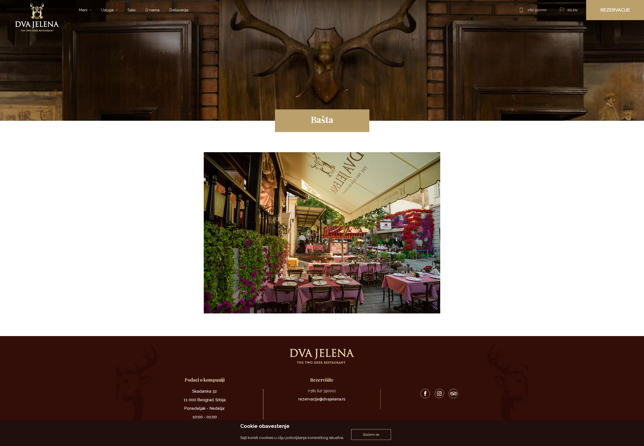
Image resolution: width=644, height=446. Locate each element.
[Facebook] (425, 393)
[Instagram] (439, 393)
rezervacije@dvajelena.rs (321, 399)
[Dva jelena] (37, 17)
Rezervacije (615, 10)
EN (575, 10)
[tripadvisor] (453, 393)
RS (570, 10)
